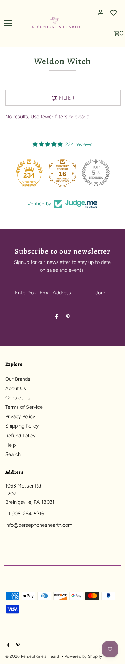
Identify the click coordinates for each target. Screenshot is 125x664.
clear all (83, 116)
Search (13, 454)
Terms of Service (24, 407)
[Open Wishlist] (113, 12)
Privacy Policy (20, 416)
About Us (15, 388)
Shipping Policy (22, 426)
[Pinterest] (68, 318)
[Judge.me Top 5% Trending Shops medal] (96, 173)
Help (10, 445)
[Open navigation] (14, 23)
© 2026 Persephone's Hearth (33, 656)
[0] (116, 31)
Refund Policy (20, 435)
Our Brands (17, 379)
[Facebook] (56, 318)
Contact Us (17, 398)
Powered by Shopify (83, 656)
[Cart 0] (116, 31)
